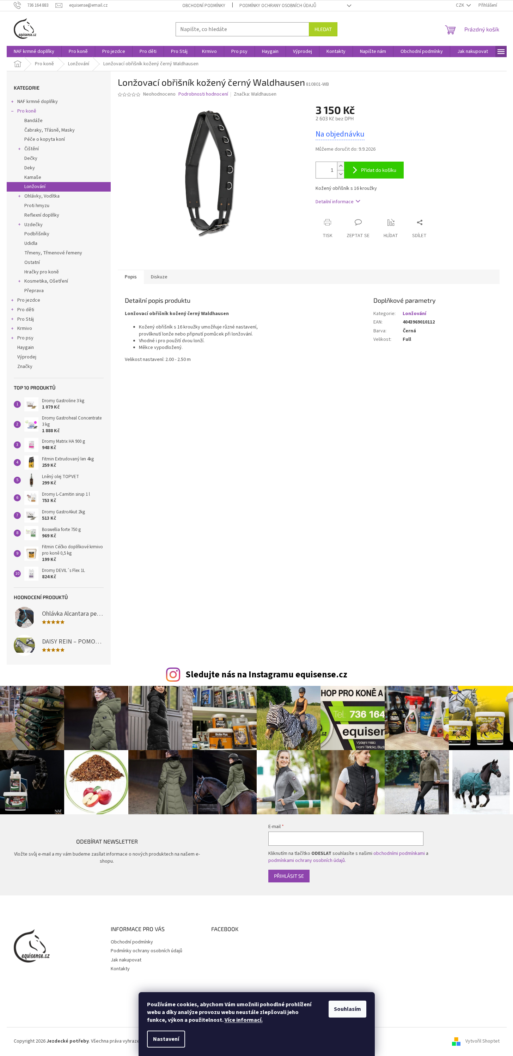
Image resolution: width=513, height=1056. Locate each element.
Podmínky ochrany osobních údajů (277, 5)
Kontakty (120, 968)
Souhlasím (347, 1009)
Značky (24, 366)
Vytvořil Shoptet (482, 1041)
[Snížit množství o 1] (340, 174)
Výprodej (26, 357)
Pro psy (25, 338)
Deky (29, 167)
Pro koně (26, 111)
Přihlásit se (289, 876)
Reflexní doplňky (41, 215)
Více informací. (244, 1020)
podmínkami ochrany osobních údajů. (307, 860)
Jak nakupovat (126, 960)
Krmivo (24, 328)
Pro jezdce (28, 300)
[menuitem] (34, 51)
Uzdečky (33, 224)
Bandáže (33, 120)
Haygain (25, 347)
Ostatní (32, 262)
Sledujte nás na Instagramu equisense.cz (266, 674)
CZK (460, 5)
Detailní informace (335, 201)
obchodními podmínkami (399, 853)
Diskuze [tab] (159, 276)
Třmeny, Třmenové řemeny (53, 253)
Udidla (30, 243)
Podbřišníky (36, 233)
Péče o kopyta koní (44, 139)
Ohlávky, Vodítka (42, 196)
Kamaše (32, 177)
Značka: (255, 94)
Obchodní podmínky (203, 5)
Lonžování (34, 186)
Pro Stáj (25, 319)
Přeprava (34, 290)
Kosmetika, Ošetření (46, 281)
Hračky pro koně (41, 272)
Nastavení (166, 1039)
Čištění (31, 148)
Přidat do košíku (378, 170)
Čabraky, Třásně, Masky (49, 130)
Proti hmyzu (36, 205)
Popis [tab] (131, 276)
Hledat (323, 29)
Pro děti (25, 309)
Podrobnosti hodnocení (203, 94)
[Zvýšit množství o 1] (340, 166)
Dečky (30, 158)
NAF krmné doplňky (37, 101)
